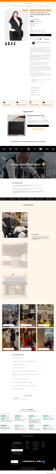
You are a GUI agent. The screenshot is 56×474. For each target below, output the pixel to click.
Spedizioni (27, 448)
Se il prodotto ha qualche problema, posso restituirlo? (24, 385)
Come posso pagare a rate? (18, 388)
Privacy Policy (35, 446)
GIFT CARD (47, 0)
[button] (49, 473)
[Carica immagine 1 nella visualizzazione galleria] (16, 25)
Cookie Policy (35, 448)
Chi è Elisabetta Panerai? (17, 364)
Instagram (43, 445)
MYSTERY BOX (52, 0)
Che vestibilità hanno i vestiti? (19, 367)
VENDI (41, 0)
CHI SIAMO (43, 0)
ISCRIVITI (17, 450)
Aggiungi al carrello (38, 125)
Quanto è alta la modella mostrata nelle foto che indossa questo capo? (26, 375)
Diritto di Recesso (36, 449)
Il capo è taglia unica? (17, 358)
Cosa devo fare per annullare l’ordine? (20, 379)
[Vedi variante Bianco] (31, 25)
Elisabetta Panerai (15, 464)
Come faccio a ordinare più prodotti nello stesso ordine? (24, 361)
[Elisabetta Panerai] (28, 3)
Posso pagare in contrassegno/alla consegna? (22, 382)
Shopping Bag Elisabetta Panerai (36, 115)
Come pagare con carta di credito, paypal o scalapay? (24, 371)
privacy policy (18, 454)
